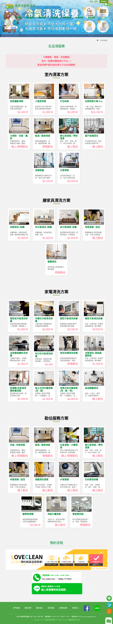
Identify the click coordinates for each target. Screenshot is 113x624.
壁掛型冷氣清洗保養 (19, 319)
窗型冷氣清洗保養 (69, 318)
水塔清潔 (64, 479)
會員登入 (104, 1)
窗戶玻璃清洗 (91, 136)
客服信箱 (74, 616)
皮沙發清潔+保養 (68, 227)
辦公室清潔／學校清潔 (69, 137)
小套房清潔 (40, 101)
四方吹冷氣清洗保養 (44, 355)
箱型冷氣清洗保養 (94, 318)
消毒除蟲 (39, 170)
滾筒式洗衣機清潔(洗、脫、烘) (69, 389)
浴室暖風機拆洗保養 (19, 354)
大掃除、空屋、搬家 (19, 137)
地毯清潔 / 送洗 (92, 227)
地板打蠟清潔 (54, 514)
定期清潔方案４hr (94, 101)
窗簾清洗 (52, 261)
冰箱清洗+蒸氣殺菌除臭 (93, 354)
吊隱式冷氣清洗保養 (44, 319)
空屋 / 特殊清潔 (17, 445)
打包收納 (64, 101)
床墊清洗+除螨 (17, 227)
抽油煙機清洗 (91, 388)
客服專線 (47, 616)
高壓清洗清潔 (41, 479)
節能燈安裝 (78, 514)
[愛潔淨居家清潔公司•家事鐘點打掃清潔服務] (20, 6)
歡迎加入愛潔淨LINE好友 (53, 588)
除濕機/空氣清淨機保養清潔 (18, 389)
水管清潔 (64, 170)
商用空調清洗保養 (69, 353)
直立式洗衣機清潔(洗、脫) (44, 389)
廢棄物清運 (28, 514)
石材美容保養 (91, 479)
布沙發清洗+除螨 (43, 227)
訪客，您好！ (94, 1)
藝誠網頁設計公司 (74, 620)
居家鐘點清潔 (16, 101)
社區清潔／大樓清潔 (69, 446)
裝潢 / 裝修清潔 (42, 136)
